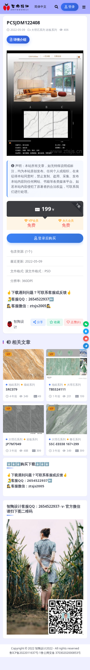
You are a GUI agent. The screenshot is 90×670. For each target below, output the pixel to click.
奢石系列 (75, 439)
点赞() (76, 322)
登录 (71, 7)
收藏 (57, 322)
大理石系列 (38, 30)
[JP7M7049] (23, 419)
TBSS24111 (57, 389)
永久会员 (68, 220)
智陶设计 (19, 324)
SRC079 (11, 389)
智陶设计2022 (44, 648)
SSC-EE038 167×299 (64, 444)
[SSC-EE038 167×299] (66, 419)
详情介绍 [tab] (19, 39)
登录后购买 (47, 238)
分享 (40, 322)
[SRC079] (23, 364)
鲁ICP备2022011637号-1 (25, 653)
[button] (86, 324)
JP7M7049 (13, 444)
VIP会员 (33, 220)
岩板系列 (51, 30)
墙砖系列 (29, 385)
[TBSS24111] (66, 364)
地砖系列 (14, 385)
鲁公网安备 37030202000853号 (61, 653)
